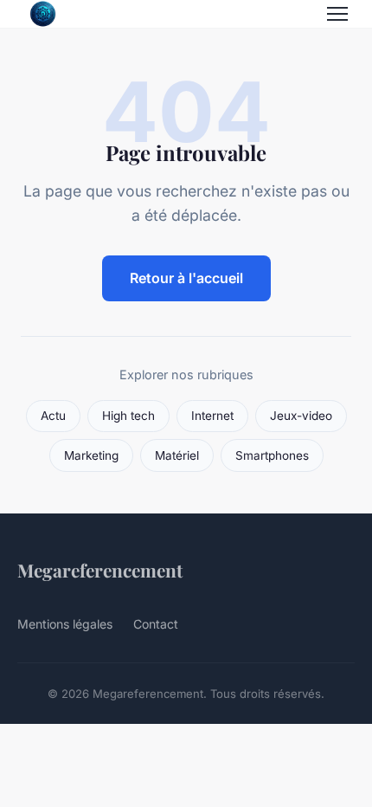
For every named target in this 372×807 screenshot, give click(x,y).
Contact (155, 624)
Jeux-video (301, 416)
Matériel (177, 455)
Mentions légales (64, 624)
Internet (212, 416)
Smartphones (272, 455)
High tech (128, 416)
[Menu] (337, 14)
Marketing (91, 455)
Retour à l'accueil (186, 278)
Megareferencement (100, 570)
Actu (53, 416)
